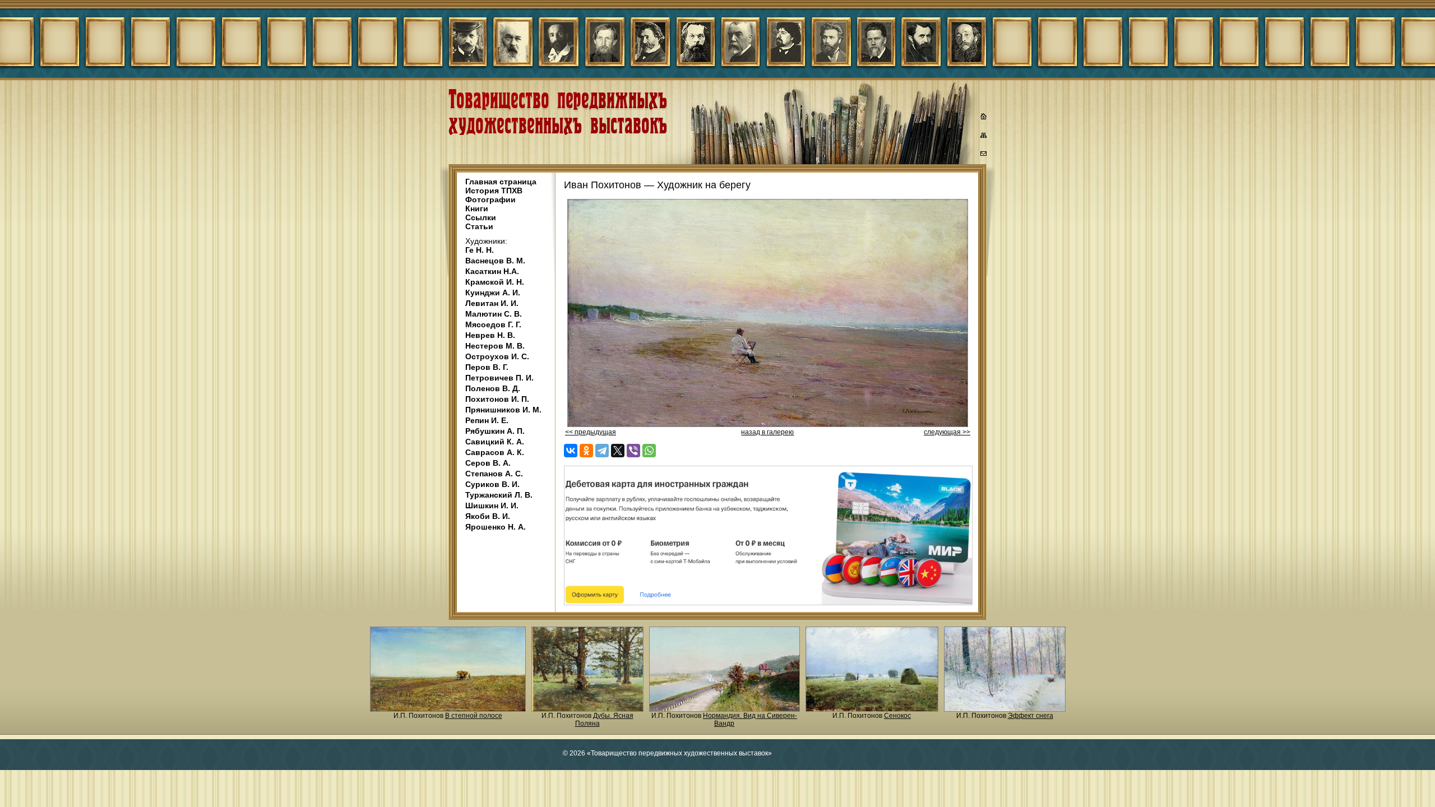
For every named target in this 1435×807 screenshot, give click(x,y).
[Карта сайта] (983, 137)
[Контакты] (983, 155)
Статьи (479, 226)
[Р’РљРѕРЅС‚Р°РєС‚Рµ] (570, 450)
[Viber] (633, 450)
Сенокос (897, 716)
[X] (617, 450)
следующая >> (947, 432)
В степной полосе (473, 716)
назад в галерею (767, 432)
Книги (476, 208)
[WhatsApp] (649, 450)
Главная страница (500, 181)
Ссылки (480, 217)
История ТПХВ (493, 190)
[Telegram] (602, 450)
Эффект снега (1030, 716)
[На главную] (983, 118)
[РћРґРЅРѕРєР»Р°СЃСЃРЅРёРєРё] (586, 450)
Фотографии (490, 199)
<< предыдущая (590, 432)
